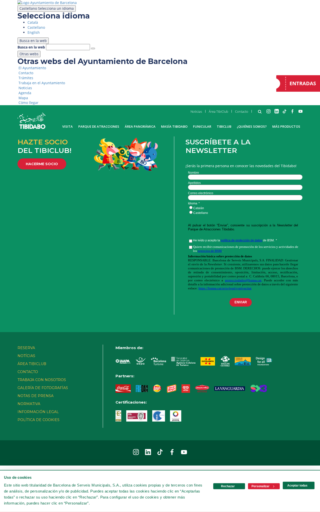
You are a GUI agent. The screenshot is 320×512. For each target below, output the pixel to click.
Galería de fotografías (43, 388)
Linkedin (276, 111)
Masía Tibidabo (174, 126)
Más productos (286, 126)
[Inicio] (32, 121)
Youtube (300, 111)
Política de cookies (39, 420)
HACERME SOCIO (42, 164)
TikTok (284, 111)
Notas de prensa (36, 396)
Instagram (268, 111)
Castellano (47, 8)
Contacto (241, 111)
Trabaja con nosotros (42, 380)
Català (33, 22)
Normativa (29, 404)
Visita (67, 126)
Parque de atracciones (98, 126)
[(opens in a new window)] (47, 2)
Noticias (196, 111)
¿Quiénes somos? (252, 126)
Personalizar (261, 486)
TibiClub (224, 126)
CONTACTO (28, 372)
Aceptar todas (297, 485)
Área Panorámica (140, 126)
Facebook (292, 111)
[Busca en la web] (93, 48)
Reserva (26, 348)
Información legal (38, 412)
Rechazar (228, 486)
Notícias (26, 356)
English (34, 32)
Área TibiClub (218, 111)
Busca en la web (31, 47)
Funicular (202, 126)
